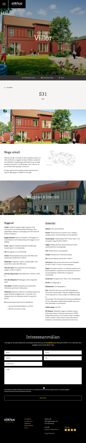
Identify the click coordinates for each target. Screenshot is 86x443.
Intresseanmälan (48, 78)
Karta (62, 78)
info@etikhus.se (54, 429)
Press (26, 428)
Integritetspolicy (50, 433)
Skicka (43, 398)
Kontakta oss (28, 421)
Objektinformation (29, 78)
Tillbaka (10, 87)
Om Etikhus (27, 419)
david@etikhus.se (50, 343)
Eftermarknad (28, 425)
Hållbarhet (27, 423)
